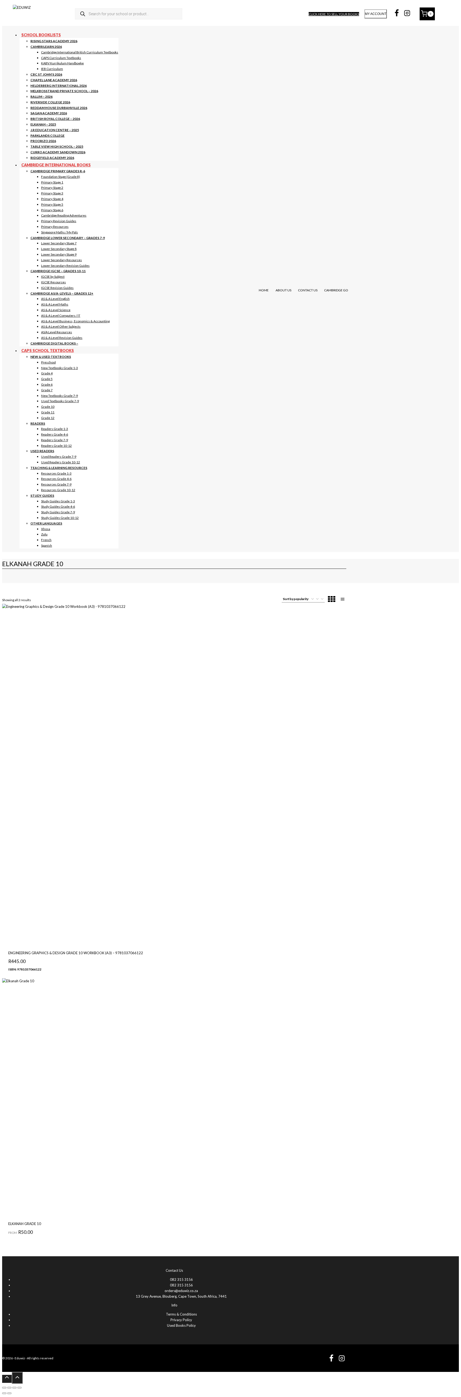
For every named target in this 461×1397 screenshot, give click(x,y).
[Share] (14, 1387)
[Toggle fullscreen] (9, 1387)
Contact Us (307, 290)
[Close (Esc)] (19, 1387)
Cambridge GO (336, 290)
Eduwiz (20, 1358)
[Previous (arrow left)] (4, 1393)
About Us (283, 290)
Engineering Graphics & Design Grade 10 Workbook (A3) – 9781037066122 (75, 953)
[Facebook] (396, 13)
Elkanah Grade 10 (24, 1224)
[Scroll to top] (7, 1379)
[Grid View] (331, 600)
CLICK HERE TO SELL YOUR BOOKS (334, 14)
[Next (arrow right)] (9, 1393)
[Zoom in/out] (4, 1387)
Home (264, 290)
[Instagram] (407, 13)
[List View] (342, 600)
